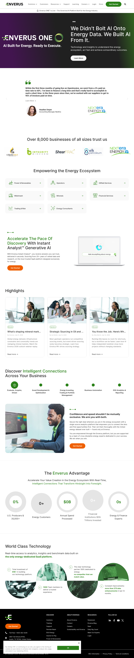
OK (68, 648)
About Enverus (72, 620)
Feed (89, 626)
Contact (69, 623)
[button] (125, 4)
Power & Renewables (53, 639)
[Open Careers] (89, 4)
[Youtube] (118, 620)
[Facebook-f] (114, 620)
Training (49, 623)
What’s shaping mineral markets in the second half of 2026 (39, 331)
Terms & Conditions (122, 654)
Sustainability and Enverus (76, 629)
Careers (69, 626)
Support (49, 626)
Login (89, 636)
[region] (42, 648)
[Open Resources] (60, 4)
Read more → (12, 354)
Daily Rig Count (93, 629)
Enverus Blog (92, 623)
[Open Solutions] (36, 4)
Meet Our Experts (94, 632)
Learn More (29, 101)
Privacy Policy (107, 654)
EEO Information (93, 654)
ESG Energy (50, 632)
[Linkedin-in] (109, 620)
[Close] (79, 643)
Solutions (49, 620)
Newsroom (91, 620)
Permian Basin (51, 629)
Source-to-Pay (51, 636)
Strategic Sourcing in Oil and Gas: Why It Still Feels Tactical (82, 331)
